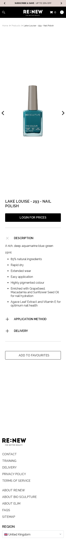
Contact (9, 454)
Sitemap (8, 517)
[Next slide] (61, 3)
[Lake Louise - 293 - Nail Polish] (33, 110)
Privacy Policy (14, 474)
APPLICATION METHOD (30, 319)
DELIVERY (21, 331)
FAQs (6, 510)
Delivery (9, 467)
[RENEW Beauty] (33, 13)
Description (23, 238)
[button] (33, 355)
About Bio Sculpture (19, 497)
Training (9, 461)
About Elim (11, 503)
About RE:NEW (13, 490)
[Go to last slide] (5, 3)
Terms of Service (16, 480)
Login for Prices (33, 217)
